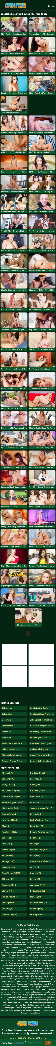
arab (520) (35, 855)
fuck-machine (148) (39, 820)
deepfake (6, 719)
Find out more (18, 1043)
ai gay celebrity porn (11, 755)
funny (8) (34, 843)
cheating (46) (36, 908)
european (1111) (8, 867)
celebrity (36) (8, 849)
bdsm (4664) (36, 784)
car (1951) (34, 867)
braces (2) (7, 837)
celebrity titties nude (40, 731)
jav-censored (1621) (11, 790)
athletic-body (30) (38, 902)
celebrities (7, 708)
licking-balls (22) (38, 914)
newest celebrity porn (40, 761)
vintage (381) (8, 861)
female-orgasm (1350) (12, 802)
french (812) (36, 896)
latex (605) (35, 814)
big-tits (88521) (37, 773)
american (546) (9, 885)
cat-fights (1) (8, 902)
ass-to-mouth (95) (10, 896)
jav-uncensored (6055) (41, 808)
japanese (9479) (37, 885)
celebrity (6, 731)
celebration (7, 725)
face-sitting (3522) (11, 873)
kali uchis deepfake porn (41, 725)
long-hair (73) (36, 826)
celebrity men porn (11, 749)
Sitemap (42, 1038)
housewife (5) (36, 796)
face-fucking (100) (39, 849)
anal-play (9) (36, 778)
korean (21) (35, 879)
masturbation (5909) (40, 861)
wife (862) (7, 843)
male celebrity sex (39, 749)
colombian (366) (9, 914)
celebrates (7, 714)
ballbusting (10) (37, 890)
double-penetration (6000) (42, 832)
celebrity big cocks (39, 708)
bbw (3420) (35, 873)
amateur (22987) (10, 832)
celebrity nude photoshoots (42, 714)
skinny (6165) (8, 890)
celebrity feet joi (38, 737)
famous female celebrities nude (14, 761)
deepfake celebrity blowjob (42, 743)
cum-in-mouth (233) (11, 796)
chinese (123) (8, 879)
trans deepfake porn (12, 743)
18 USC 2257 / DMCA (28, 1038)
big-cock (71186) (37, 790)
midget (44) (7, 773)
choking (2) (7, 908)
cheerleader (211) (10, 808)
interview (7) (36, 802)
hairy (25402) (8, 784)
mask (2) (6, 826)
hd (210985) (7, 855)
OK (48, 1043)
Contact (14, 1038)
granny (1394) (8, 778)
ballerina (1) (35, 837)
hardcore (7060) (10, 820)
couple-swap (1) (9, 814)
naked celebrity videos (41, 755)
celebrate (6, 737)
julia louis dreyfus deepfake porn (42, 719)
